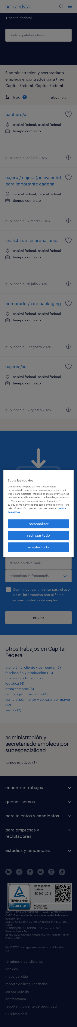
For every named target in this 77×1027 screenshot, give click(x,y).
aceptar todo (38, 547)
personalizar (39, 524)
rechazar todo (38, 535)
